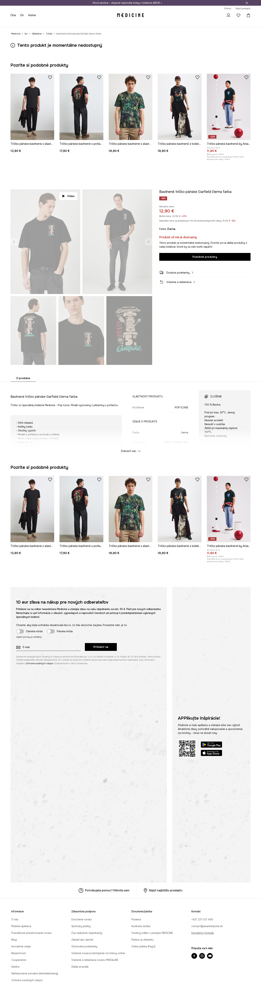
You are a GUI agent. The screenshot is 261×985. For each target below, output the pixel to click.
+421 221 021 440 (202, 919)
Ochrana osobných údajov (27, 980)
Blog (14, 939)
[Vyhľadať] (218, 15)
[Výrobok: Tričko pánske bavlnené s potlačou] (81, 107)
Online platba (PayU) (143, 946)
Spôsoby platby (81, 926)
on (22, 15)
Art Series (98, 23)
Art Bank (112, 23)
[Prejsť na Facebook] (194, 956)
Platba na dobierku (142, 939)
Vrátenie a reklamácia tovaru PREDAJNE (94, 960)
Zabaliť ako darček (82, 939)
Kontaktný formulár (202, 933)
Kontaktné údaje (21, 946)
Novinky (15, 23)
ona (13, 15)
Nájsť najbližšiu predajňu (165, 890)
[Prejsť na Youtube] (210, 956)
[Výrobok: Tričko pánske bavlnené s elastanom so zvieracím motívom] (130, 107)
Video (71, 196)
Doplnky (51, 23)
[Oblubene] (238, 15)
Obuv (40, 23)
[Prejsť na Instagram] (202, 956)
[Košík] (247, 15)
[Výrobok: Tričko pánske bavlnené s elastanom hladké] (32, 107)
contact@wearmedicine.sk (207, 926)
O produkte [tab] (23, 378)
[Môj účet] (228, 15)
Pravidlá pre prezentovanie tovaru (31, 933)
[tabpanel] (130, 418)
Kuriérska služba (140, 926)
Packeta (136, 919)
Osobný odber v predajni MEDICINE (152, 933)
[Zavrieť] (247, 3)
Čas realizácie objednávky (86, 933)
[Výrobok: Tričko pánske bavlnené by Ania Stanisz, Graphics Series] (229, 107)
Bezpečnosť (18, 953)
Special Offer (67, 23)
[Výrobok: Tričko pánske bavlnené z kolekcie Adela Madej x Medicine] (179, 107)
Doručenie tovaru (81, 919)
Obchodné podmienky (84, 946)
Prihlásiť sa (100, 647)
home (32, 15)
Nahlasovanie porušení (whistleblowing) (34, 973)
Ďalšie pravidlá (79, 966)
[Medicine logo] (130, 15)
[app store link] (211, 753)
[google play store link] (211, 745)
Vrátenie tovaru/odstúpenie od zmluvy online (98, 953)
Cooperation (18, 960)
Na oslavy (83, 23)
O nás (14, 919)
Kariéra (15, 966)
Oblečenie (29, 23)
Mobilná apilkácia (21, 926)
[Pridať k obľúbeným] (50, 77)
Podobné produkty (204, 256)
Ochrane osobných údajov (39, 663)
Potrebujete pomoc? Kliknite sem (107, 890)
